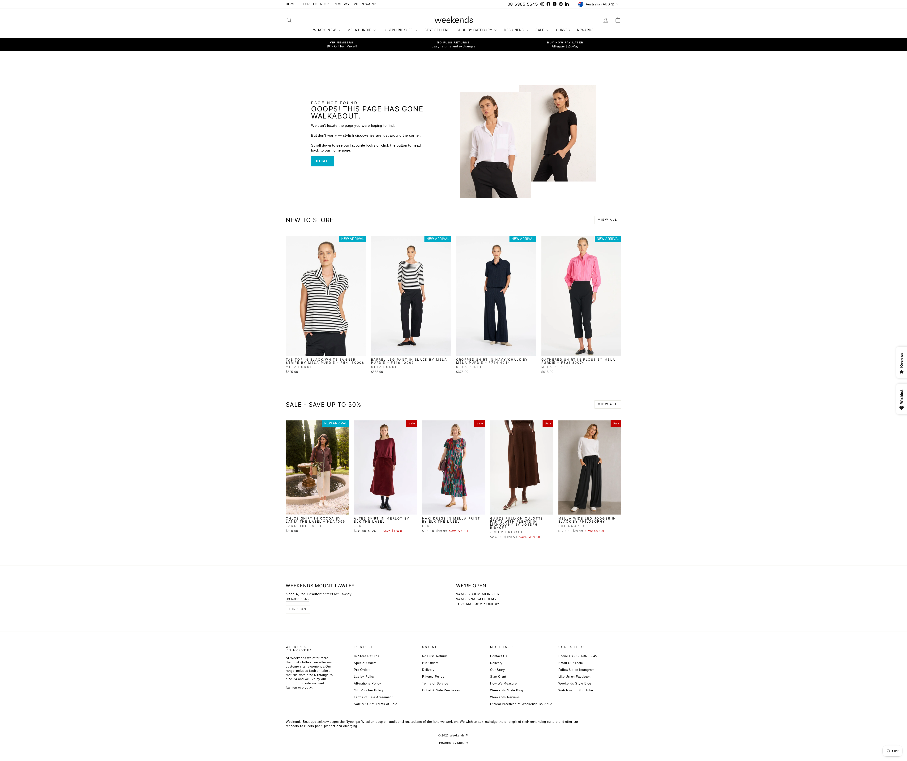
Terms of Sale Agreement (373, 697)
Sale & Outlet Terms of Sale (375, 704)
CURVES (563, 30)
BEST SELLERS (436, 30)
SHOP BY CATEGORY (475, 30)
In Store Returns (366, 656)
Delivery (428, 670)
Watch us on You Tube (575, 690)
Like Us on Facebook (574, 676)
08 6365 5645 (523, 4)
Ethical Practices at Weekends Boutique (521, 704)
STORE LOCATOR (314, 4)
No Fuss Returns (435, 656)
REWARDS (585, 30)
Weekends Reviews (505, 697)
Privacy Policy (433, 676)
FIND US (298, 609)
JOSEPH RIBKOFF (398, 30)
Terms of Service (435, 683)
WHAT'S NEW (325, 30)
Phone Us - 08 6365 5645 (577, 656)
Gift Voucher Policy (369, 690)
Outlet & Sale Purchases (441, 690)
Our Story (497, 670)
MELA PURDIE (359, 30)
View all (608, 219)
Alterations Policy (367, 683)
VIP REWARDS (365, 4)
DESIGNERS (514, 30)
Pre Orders (362, 670)
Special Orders (365, 663)
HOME (291, 4)
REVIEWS (341, 4)
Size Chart (498, 676)
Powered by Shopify (453, 742)
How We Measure (503, 683)
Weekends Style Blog (506, 690)
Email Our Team (570, 663)
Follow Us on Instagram (576, 670)
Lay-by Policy (364, 676)
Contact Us (498, 656)
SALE (540, 30)
